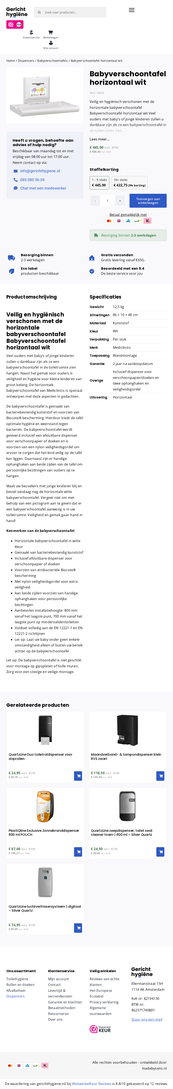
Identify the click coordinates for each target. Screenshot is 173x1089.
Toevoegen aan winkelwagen (148, 201)
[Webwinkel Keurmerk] (107, 1029)
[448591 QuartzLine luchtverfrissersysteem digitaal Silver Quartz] (142, 968)
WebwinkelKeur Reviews (91, 1083)
